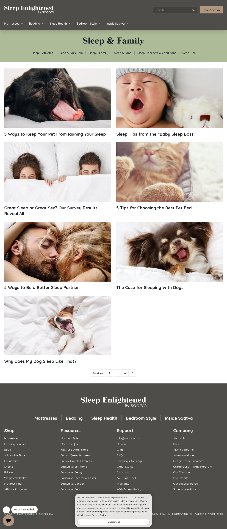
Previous (98, 373)
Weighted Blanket (15, 477)
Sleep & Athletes (42, 53)
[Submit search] (193, 9)
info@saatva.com (128, 438)
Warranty (123, 483)
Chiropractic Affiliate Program (192, 466)
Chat (120, 449)
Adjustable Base (15, 455)
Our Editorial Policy (185, 483)
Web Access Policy (129, 489)
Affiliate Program (15, 489)
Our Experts (181, 477)
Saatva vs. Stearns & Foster (78, 477)
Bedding (34, 23)
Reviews (122, 444)
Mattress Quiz (69, 444)
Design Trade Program (188, 460)
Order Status (125, 466)
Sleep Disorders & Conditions (156, 53)
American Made (183, 455)
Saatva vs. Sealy (71, 472)
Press (177, 444)
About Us (179, 438)
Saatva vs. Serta (71, 489)
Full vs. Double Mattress (76, 460)
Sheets (8, 466)
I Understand (113, 522)
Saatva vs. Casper (72, 483)
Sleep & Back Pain (71, 53)
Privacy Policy (157, 513)
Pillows (8, 472)
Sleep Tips (189, 53)
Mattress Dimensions (74, 449)
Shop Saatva (211, 10)
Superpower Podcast (187, 489)
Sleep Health (58, 23)
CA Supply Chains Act (180, 513)
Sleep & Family (98, 53)
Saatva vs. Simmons (74, 466)
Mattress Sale (69, 438)
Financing (123, 472)
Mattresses (11, 23)
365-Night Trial (126, 477)
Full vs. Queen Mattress (76, 455)
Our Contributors (184, 472)
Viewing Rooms (183, 449)
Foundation (11, 460)
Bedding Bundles (15, 444)
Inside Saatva (116, 23)
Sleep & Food (123, 53)
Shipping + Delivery (129, 460)
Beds (7, 449)
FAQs (120, 455)
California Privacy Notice (209, 513)
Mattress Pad (13, 483)
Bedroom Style (87, 23)
